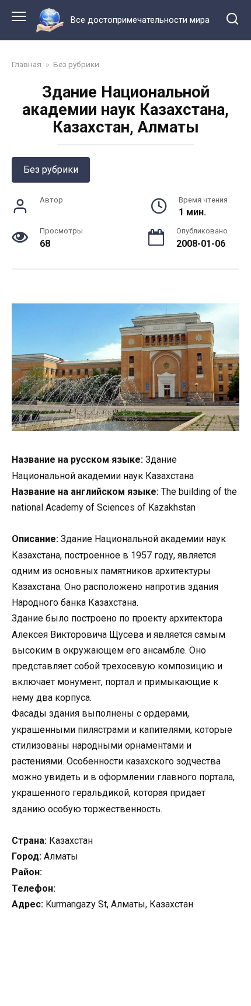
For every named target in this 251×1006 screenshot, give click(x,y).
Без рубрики (50, 169)
